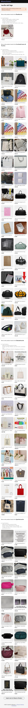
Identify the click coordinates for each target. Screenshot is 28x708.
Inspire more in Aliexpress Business (14, 698)
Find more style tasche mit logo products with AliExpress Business (11, 9)
